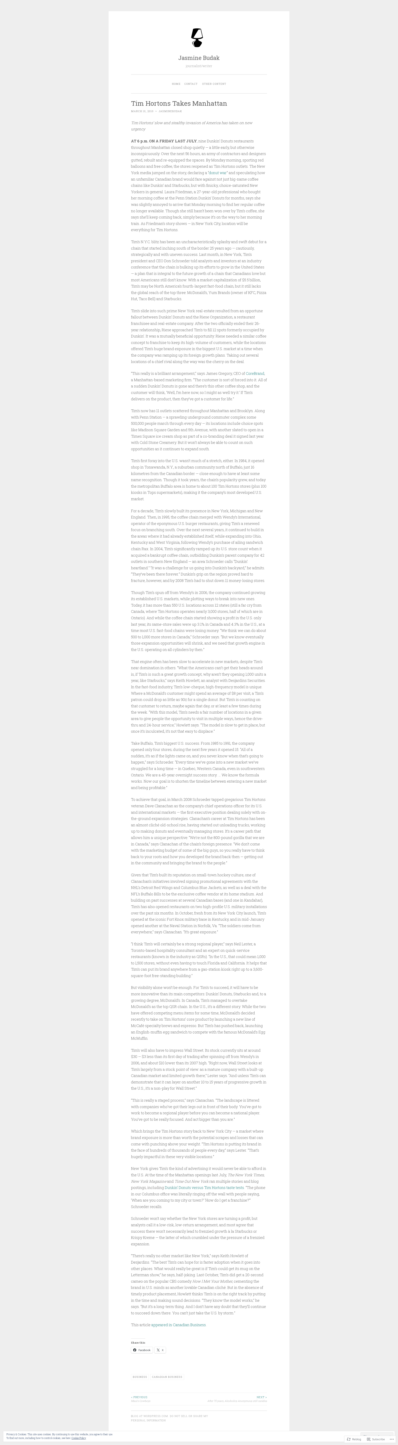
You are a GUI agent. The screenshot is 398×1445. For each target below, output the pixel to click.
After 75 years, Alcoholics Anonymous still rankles (237, 1398)
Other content (214, 83)
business (140, 1376)
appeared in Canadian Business (178, 1324)
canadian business (167, 1376)
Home (176, 83)
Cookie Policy (79, 1438)
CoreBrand (255, 373)
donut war (218, 172)
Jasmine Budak (199, 57)
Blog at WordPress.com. (150, 1416)
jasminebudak (170, 111)
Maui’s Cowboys (140, 1398)
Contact (191, 83)
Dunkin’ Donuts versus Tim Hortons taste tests (204, 1187)
